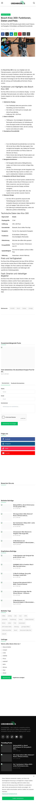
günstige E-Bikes (26, 626)
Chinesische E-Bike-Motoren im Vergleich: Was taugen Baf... (22, 532)
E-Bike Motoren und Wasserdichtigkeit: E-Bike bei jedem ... (24, 541)
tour (20, 616)
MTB (25, 616)
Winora (5, 667)
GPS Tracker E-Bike (6, 626)
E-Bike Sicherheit (29, 619)
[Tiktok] (12, 737)
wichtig (10, 616)
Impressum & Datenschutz (9, 794)
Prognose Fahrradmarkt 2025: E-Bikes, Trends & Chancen (22, 583)
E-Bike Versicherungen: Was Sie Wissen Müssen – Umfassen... (22, 592)
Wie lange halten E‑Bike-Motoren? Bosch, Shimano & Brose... (23, 514)
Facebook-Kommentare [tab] (17, 383)
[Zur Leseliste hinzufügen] (28, 34)
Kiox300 (12, 308)
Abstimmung (6, 677)
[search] (34, 3)
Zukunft (4, 634)
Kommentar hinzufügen (9, 423)
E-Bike (3, 616)
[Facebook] (3, 737)
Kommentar (4, 403)
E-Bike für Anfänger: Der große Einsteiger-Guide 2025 (22, 574)
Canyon (5, 650)
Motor (3, 623)
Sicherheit (4, 619)
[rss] (21, 737)
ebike (9, 623)
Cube (4, 653)
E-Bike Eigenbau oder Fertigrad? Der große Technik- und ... (23, 556)
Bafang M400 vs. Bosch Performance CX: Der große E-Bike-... (23, 505)
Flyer (4, 670)
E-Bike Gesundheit (6, 630)
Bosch (18, 308)
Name (2, 388)
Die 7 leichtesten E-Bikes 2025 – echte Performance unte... (24, 523)
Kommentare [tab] (5, 383)
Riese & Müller (7, 647)
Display (24, 308)
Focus (4, 658)
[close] (33, 776)
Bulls (4, 664)
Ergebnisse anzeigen (18, 677)
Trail (15, 623)
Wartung (16, 626)
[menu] (2, 3)
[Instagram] (7, 737)
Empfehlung (13, 619)
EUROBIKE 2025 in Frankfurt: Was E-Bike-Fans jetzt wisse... (23, 565)
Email (2, 396)
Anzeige (31, 308)
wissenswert (22, 623)
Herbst (20, 619)
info (15, 616)
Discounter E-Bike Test (25, 630)
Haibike (5, 655)
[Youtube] (16, 737)
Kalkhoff (5, 661)
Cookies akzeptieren (18, 798)
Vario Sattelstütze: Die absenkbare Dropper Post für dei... (17, 370)
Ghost (4, 673)
